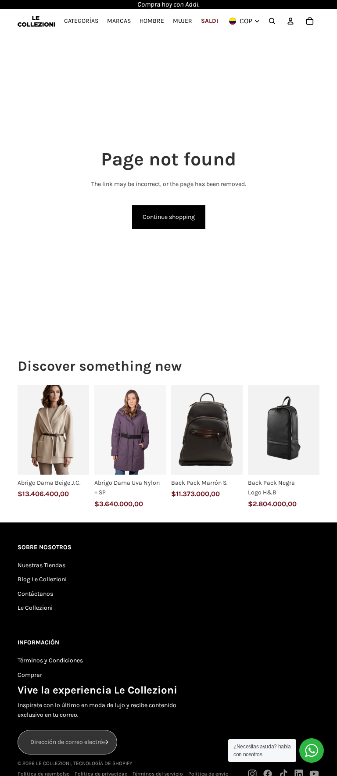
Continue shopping (169, 217)
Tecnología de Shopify (103, 763)
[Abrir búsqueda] (272, 21)
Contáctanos (35, 593)
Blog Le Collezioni (42, 579)
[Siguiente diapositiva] (82, 429)
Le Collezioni (35, 608)
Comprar (30, 675)
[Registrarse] (105, 742)
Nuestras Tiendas (41, 565)
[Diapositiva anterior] (24, 429)
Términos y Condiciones (50, 660)
